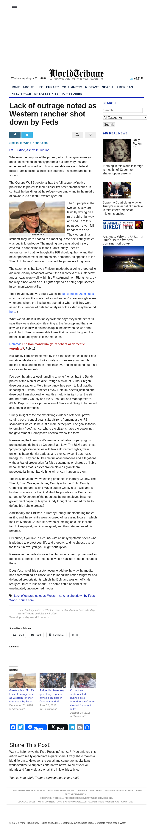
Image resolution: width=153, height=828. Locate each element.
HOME (15, 87)
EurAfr (52, 87)
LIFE (40, 87)
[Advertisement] (76, 41)
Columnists (72, 87)
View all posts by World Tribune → (29, 617)
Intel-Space (21, 93)
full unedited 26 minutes (78, 293)
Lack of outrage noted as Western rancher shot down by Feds (54, 595)
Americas (124, 87)
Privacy (82, 790)
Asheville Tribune (37, 150)
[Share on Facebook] (15, 135)
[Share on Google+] (40, 135)
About (28, 87)
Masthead (96, 790)
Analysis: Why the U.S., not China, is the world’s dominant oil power (123, 240)
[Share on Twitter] (27, 135)
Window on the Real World (29, 790)
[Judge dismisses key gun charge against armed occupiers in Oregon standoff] (53, 680)
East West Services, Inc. (61, 790)
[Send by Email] (90, 135)
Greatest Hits (46, 93)
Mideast (92, 87)
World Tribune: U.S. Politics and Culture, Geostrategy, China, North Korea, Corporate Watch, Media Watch (72, 823)
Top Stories (71, 93)
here (12, 311)
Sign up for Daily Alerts (118, 790)
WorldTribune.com (21, 600)
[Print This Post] (77, 135)
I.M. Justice (17, 150)
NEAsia (108, 87)
